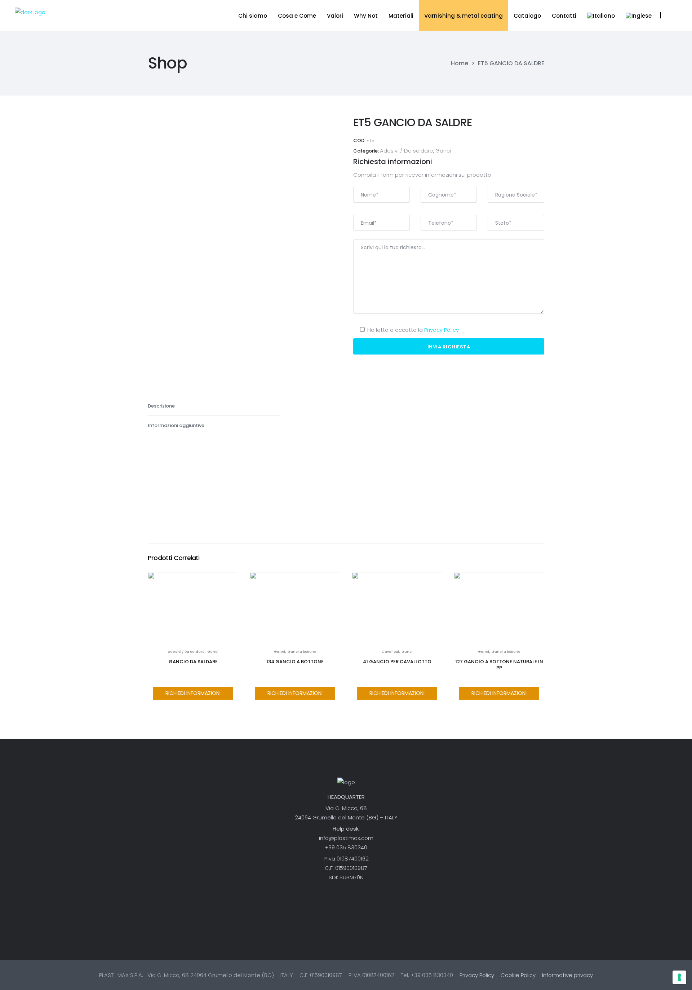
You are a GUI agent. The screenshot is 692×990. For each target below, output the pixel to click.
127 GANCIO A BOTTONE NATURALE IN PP (499, 664)
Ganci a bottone (302, 652)
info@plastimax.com (346, 838)
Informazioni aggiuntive (176, 425)
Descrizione (162, 405)
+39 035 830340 (346, 847)
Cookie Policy (518, 975)
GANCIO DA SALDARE (193, 661)
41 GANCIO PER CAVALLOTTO (397, 661)
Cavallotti (390, 652)
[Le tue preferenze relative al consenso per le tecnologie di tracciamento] (679, 977)
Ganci (443, 150)
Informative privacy (567, 975)
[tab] (214, 406)
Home (459, 63)
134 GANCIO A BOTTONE (295, 661)
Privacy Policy (441, 330)
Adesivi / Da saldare (406, 150)
